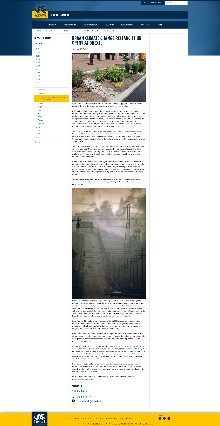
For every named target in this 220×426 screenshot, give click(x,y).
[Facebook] (160, 420)
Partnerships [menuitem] (52, 25)
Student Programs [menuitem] (70, 25)
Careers (83, 419)
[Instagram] (164, 420)
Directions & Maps (111, 419)
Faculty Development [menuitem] (90, 25)
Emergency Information (126, 419)
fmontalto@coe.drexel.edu (83, 379)
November (41, 93)
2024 (38, 59)
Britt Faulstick (79, 391)
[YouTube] (169, 420)
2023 (38, 63)
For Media (76, 419)
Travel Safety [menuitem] (109, 25)
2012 (38, 137)
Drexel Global (60, 15)
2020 (38, 72)
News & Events (50, 31)
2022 (38, 66)
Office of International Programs (106, 349)
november (76, 31)
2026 (38, 53)
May (39, 110)
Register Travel (156, 2)
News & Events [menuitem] (145, 25)
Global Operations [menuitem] (127, 25)
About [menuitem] (160, 25)
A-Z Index (68, 419)
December (41, 90)
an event (102, 351)
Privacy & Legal (92, 419)
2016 (67, 31)
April (39, 113)
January (41, 123)
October (41, 103)
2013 (38, 134)
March (40, 117)
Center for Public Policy (133, 349)
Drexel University (40, 10)
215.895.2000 (132, 424)
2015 (38, 127)
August (40, 107)
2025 (38, 56)
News (61, 31)
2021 (38, 69)
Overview (38, 43)
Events (37, 142)
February (41, 120)
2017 (38, 82)
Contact (101, 419)
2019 (38, 76)
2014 (38, 131)
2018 (38, 79)
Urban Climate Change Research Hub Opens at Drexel (53, 98)
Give (145, 2)
